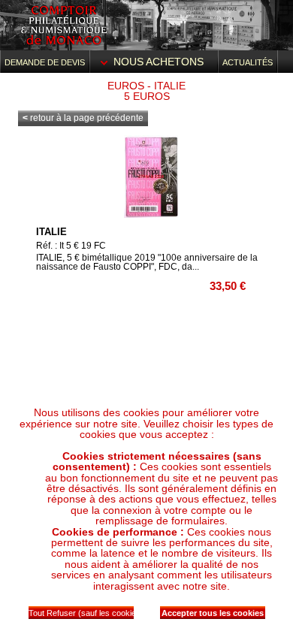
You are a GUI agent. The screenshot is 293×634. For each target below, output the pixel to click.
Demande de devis (45, 62)
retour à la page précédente (83, 118)
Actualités (247, 62)
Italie (51, 231)
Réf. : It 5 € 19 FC (71, 245)
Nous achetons (158, 62)
